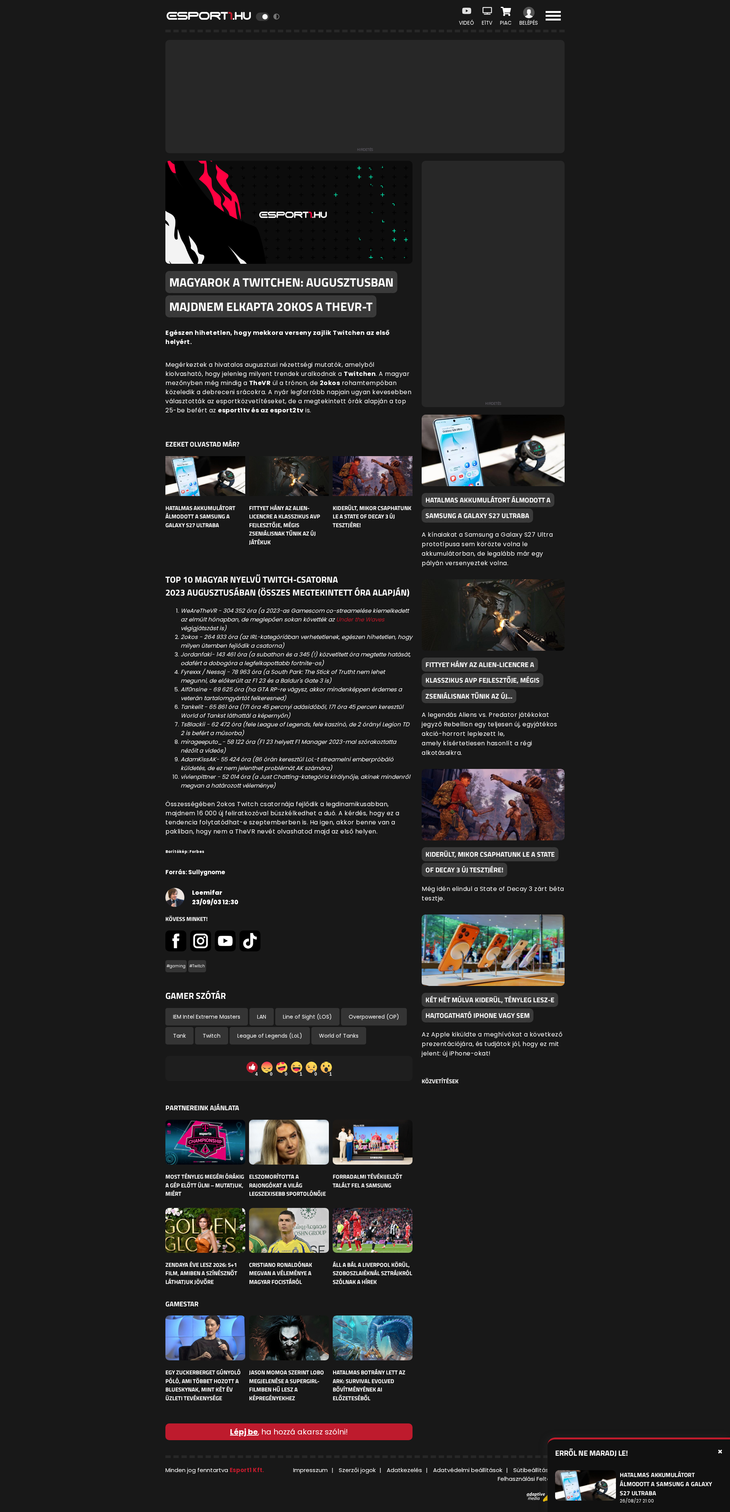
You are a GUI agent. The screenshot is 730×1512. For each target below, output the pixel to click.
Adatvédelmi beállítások (467, 1470)
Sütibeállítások (534, 1470)
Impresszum (310, 1470)
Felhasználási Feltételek (531, 1479)
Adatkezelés (404, 1470)
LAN (261, 1017)
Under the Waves (360, 619)
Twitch (212, 1036)
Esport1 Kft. (247, 1470)
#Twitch (197, 966)
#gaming (176, 966)
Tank (179, 1036)
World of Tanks (339, 1036)
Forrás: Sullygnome (195, 872)
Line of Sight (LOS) (307, 1017)
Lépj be (244, 1431)
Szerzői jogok (357, 1470)
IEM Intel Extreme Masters (206, 1017)
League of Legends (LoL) (269, 1036)
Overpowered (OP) (374, 1017)
